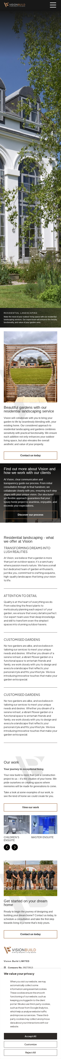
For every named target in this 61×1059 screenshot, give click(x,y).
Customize (30, 1044)
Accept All (30, 1036)
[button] (7, 847)
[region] (30, 1013)
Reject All (30, 1052)
